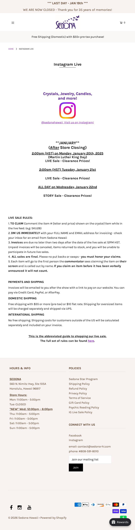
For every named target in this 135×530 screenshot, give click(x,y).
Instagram (76, 440)
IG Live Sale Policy (80, 412)
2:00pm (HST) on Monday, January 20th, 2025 (67, 153)
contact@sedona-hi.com (94, 446)
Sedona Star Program (83, 379)
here (91, 341)
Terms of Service (80, 398)
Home (11, 49)
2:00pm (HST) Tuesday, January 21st (67, 169)
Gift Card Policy (79, 402)
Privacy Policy (78, 393)
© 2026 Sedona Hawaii (23, 517)
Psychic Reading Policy (84, 407)
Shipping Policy (79, 384)
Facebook (75, 435)
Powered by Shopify (53, 517)
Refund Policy (78, 388)
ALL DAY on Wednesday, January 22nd (67, 187)
